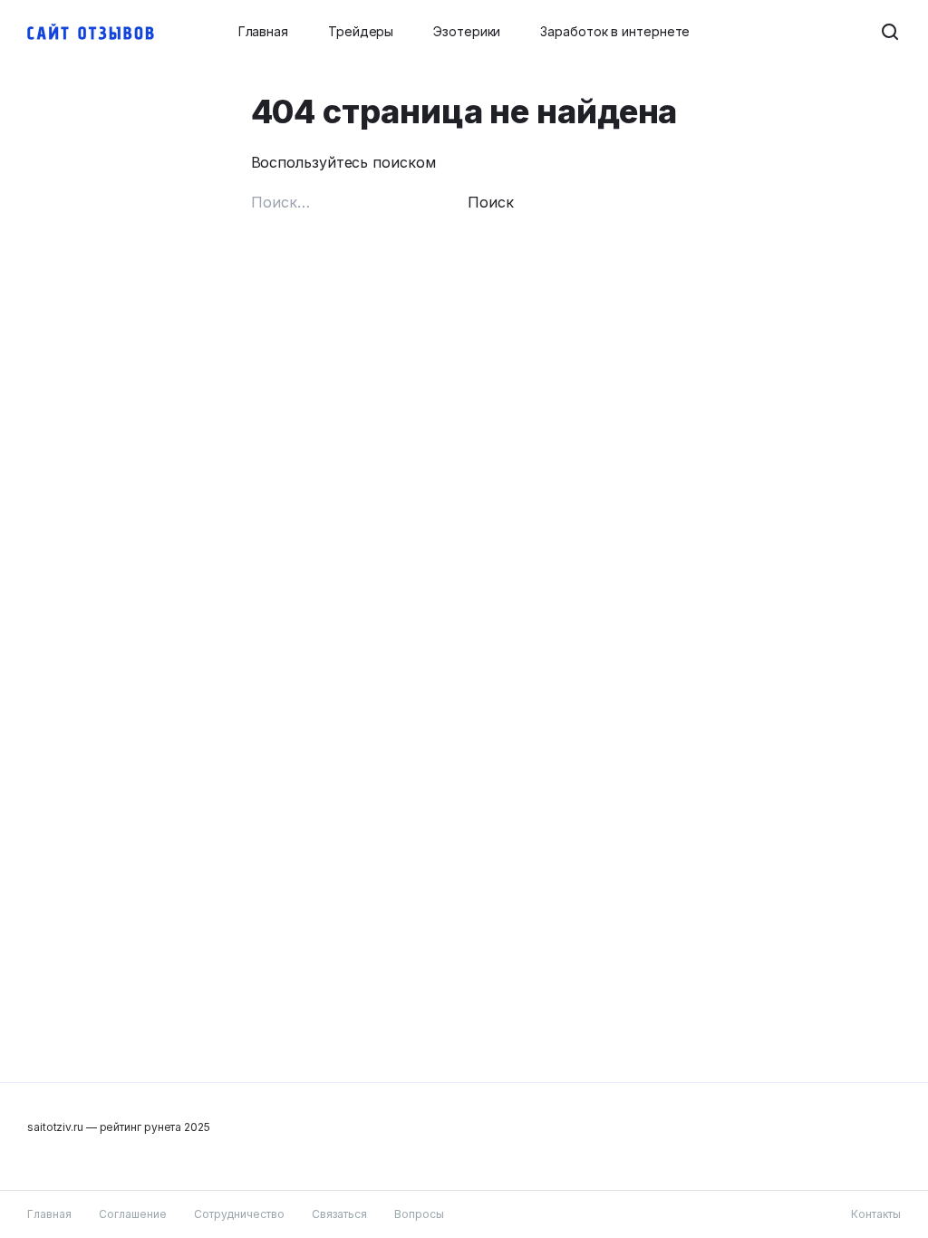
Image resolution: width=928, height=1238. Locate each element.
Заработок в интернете (615, 31)
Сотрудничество (239, 1214)
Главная (263, 31)
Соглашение (133, 1214)
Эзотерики (466, 31)
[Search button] (890, 32)
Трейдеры (360, 31)
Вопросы (419, 1214)
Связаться (339, 1214)
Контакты (876, 1214)
